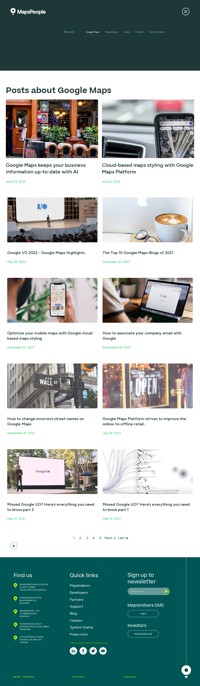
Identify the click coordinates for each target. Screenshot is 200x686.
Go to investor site (143, 634)
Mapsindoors (111, 32)
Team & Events (157, 32)
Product (140, 32)
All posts (68, 32)
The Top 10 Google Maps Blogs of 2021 (138, 252)
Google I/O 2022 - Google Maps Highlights (46, 252)
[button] (13, 545)
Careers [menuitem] (76, 620)
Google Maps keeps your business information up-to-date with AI (46, 168)
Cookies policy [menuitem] (129, 676)
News (127, 32)
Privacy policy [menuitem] (78, 676)
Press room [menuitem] (79, 634)
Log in (143, 613)
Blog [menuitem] (73, 613)
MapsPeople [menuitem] (28, 676)
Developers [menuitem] (79, 592)
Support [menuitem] (76, 606)
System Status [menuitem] (81, 627)
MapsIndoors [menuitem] (80, 585)
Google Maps (92, 32)
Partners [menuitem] (76, 599)
